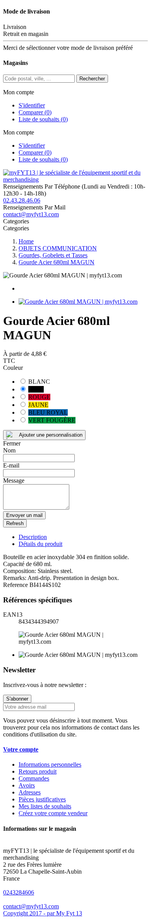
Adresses (30, 792)
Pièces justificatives (42, 799)
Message (13, 480)
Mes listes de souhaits (45, 806)
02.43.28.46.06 (21, 200)
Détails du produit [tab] (40, 544)
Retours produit (38, 771)
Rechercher (92, 79)
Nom (9, 450)
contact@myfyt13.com (31, 214)
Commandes (34, 778)
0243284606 (18, 892)
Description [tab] (33, 537)
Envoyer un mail (24, 515)
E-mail (11, 465)
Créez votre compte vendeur (53, 813)
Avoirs (27, 785)
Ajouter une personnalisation (50, 435)
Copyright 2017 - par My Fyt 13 (42, 913)
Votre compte (20, 749)
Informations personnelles (50, 764)
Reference (16, 585)
